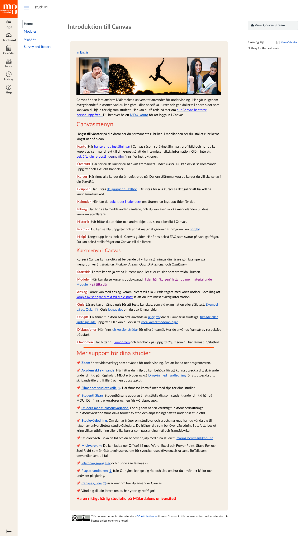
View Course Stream (269, 25)
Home (28, 24)
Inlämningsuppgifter (95, 463)
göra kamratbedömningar (159, 322)
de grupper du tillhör (122, 189)
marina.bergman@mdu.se (194, 438)
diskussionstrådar (125, 329)
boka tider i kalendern (125, 201)
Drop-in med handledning (167, 375)
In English (83, 52)
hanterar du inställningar (112, 146)
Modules (30, 31)
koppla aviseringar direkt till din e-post (104, 297)
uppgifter (154, 317)
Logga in (30, 39)
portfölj (195, 229)
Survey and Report (37, 46)
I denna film (115, 156)
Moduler (82, 284)
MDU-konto (139, 115)
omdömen (122, 342)
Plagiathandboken (94, 470)
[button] (9, 76)
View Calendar (288, 42)
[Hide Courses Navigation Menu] (26, 7)
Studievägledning (94, 420)
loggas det (115, 309)
